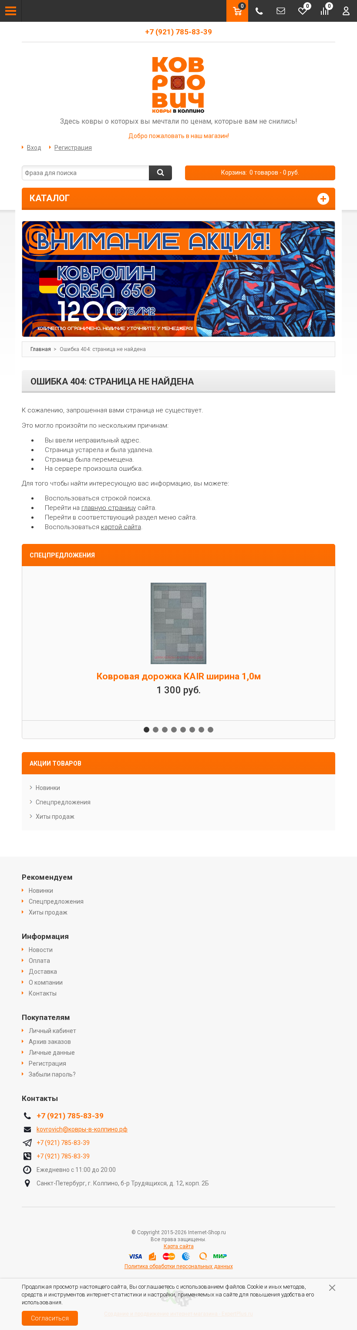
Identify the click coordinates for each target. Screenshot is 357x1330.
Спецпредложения (63, 802)
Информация (45, 936)
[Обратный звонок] (259, 11)
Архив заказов (50, 1041)
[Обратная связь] (281, 11)
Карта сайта (179, 1246)
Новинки (48, 787)
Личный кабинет (52, 1030)
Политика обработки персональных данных (179, 1266)
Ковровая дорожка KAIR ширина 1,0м (179, 676)
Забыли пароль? (52, 1074)
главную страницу (108, 508)
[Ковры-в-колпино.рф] (178, 84)
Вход (34, 147)
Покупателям (46, 1017)
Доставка (43, 971)
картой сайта (121, 527)
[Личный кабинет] (346, 11)
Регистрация (73, 147)
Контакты (43, 993)
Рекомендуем (47, 877)
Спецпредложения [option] (62, 555)
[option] (178, 279)
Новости (41, 949)
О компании (46, 982)
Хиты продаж (55, 816)
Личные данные (52, 1052)
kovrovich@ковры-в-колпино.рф (82, 1129)
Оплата (39, 960)
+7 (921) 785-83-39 (178, 31)
